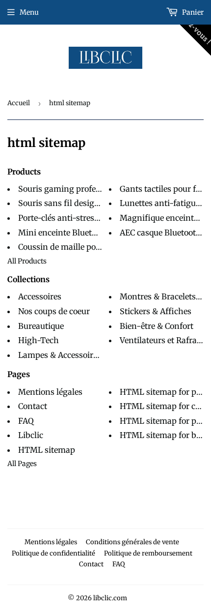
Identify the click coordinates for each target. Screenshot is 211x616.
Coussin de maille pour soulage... (79, 247)
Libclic (30, 435)
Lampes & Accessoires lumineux (79, 355)
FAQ (26, 421)
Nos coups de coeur (54, 311)
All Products (27, 261)
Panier (192, 12)
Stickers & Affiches (155, 311)
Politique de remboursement (148, 553)
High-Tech (38, 340)
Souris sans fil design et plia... (74, 203)
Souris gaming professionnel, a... (79, 189)
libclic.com (110, 598)
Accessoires (39, 296)
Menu (29, 12)
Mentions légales (50, 392)
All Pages (22, 463)
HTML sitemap (46, 450)
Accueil (18, 103)
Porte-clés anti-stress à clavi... (73, 218)
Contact (32, 406)
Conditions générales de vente (132, 542)
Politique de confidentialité (53, 553)
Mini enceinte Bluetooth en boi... (78, 232)
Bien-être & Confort (156, 326)
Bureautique (41, 326)
